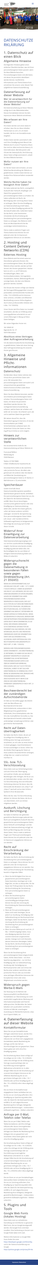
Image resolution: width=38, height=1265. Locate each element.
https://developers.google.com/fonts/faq (18, 1242)
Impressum (15, 1262)
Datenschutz (22, 1262)
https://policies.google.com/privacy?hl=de (18, 1249)
